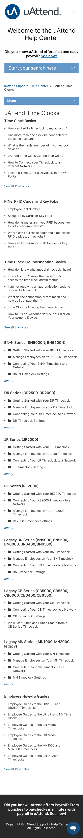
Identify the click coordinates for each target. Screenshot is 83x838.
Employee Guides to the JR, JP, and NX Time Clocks (39, 716)
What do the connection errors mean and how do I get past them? (37, 298)
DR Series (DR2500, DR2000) (29, 393)
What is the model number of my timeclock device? (38, 147)
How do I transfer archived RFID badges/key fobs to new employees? (39, 224)
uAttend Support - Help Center (26, 86)
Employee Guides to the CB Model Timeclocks (32, 737)
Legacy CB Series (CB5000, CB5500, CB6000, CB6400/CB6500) (36, 593)
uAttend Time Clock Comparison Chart (35, 156)
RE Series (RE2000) (21, 486)
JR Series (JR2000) (21, 439)
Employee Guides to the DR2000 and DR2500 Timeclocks (34, 706)
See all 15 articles (16, 769)
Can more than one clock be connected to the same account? (37, 137)
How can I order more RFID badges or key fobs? (37, 245)
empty (8, 381)
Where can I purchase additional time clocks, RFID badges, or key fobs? (39, 234)
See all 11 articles (16, 186)
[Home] (32, 11)
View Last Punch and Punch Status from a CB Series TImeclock (37, 624)
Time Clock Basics (20, 121)
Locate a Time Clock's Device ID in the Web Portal (38, 174)
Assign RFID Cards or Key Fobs (30, 216)
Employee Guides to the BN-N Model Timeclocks (34, 757)
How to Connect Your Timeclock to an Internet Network (35, 164)
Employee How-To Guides (26, 696)
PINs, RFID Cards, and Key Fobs (31, 201)
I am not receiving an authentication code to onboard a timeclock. (39, 288)
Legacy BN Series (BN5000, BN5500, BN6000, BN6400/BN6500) (36, 542)
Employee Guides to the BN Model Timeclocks (32, 726)
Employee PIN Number (24, 209)
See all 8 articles (16, 327)
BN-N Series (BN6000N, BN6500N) (34, 342)
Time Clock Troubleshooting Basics (35, 262)
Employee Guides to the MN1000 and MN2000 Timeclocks (34, 747)
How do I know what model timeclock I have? (40, 269)
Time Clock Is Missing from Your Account (37, 307)
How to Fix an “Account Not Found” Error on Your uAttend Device (39, 315)
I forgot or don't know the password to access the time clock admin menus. (35, 278)
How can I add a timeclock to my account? (37, 128)
